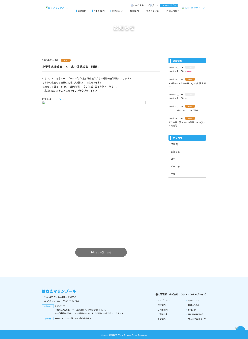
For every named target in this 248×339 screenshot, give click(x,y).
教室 (173, 159)
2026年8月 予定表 (177, 98)
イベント (175, 166)
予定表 (174, 144)
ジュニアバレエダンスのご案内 (183, 110)
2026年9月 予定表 (177, 71)
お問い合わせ (172, 11)
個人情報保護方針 (196, 314)
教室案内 (134, 11)
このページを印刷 (168, 5)
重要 (173, 173)
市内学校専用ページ (197, 319)
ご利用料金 (117, 11)
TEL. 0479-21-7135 (51, 300)
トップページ (164, 300)
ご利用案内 (99, 11)
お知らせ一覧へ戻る (101, 252)
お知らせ (175, 151)
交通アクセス (152, 11)
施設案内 (82, 11)
